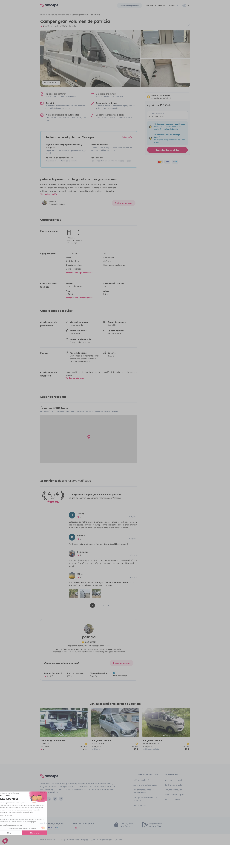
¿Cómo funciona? (141, 780)
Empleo (84, 840)
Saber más (127, 137)
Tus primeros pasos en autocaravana (143, 791)
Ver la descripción (48, 194)
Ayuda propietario (172, 799)
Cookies (118, 840)
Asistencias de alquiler (174, 794)
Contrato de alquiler (173, 785)
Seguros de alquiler (173, 790)
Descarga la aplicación (129, 5)
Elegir (15, 833)
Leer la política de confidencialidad (16, 825)
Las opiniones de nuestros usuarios (145, 798)
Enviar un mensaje (123, 203)
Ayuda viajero (139, 805)
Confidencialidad (104, 840)
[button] (5, 841)
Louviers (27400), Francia (64, 26)
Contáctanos (73, 840)
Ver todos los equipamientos (79, 272)
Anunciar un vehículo (155, 5)
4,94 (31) (46, 26)
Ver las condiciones (75, 378)
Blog (63, 840)
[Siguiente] (85, 722)
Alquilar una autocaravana (145, 785)
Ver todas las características (79, 297)
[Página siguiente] (118, 605)
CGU (93, 840)
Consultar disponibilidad (167, 150)
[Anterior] (43, 722)
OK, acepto (40, 833)
